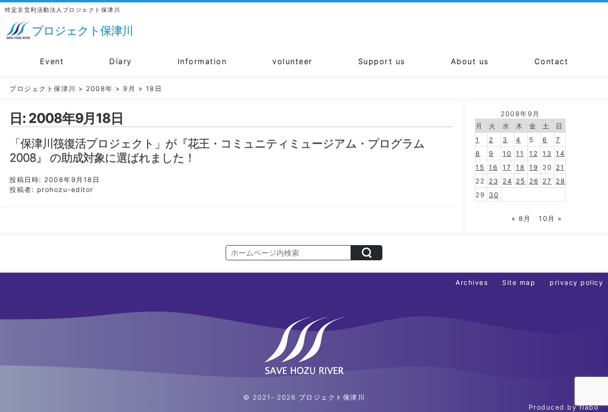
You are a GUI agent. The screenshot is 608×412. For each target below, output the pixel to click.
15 (479, 167)
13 (546, 153)
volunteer (292, 61)
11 (520, 153)
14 (560, 153)
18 (520, 167)
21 (560, 167)
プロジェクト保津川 (332, 397)
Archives (472, 282)
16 (493, 167)
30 (494, 195)
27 (546, 181)
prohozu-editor (65, 189)
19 (533, 167)
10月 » (550, 218)
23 (493, 181)
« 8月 (521, 218)
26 (534, 181)
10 (507, 153)
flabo (589, 407)
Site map (518, 282)
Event (52, 61)
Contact (551, 61)
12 (533, 153)
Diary (120, 61)
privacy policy (576, 282)
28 (560, 181)
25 (520, 181)
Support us (381, 61)
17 (507, 167)
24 (507, 181)
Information (202, 61)
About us (470, 61)
